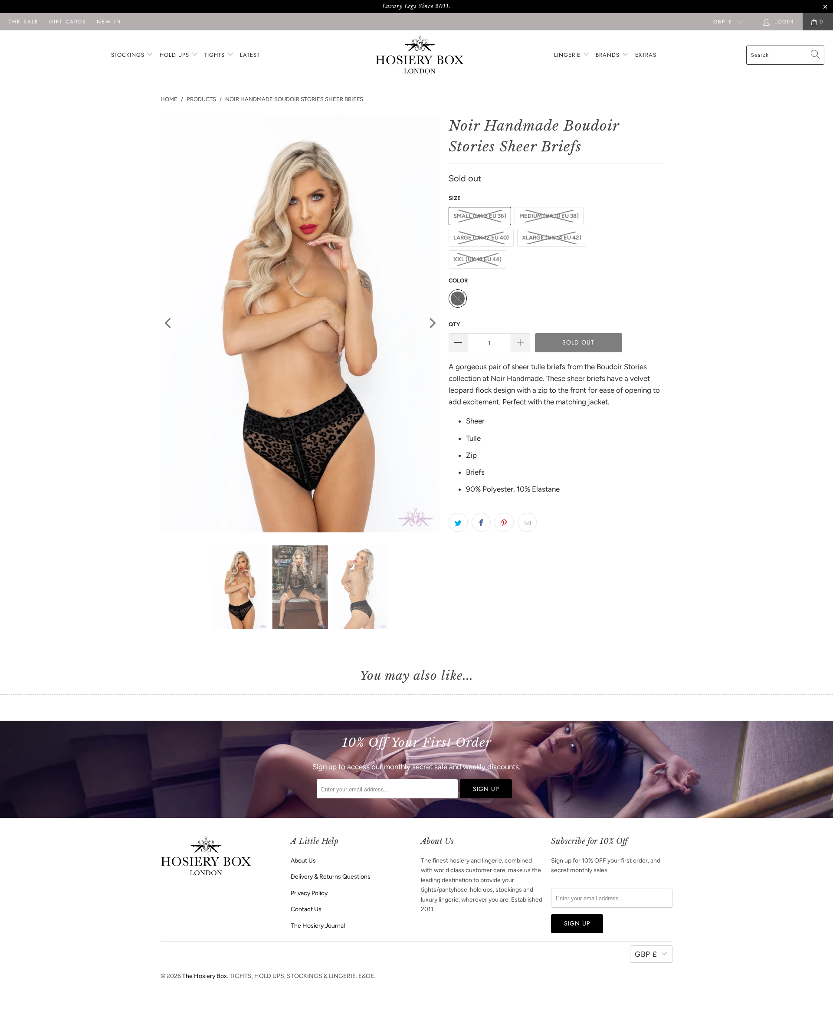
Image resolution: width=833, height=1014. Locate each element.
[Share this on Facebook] (481, 522)
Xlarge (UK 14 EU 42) (551, 237)
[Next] (431, 323)
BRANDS (608, 55)
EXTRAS (645, 55)
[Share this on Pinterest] (504, 522)
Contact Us (306, 909)
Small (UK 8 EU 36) (479, 216)
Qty (454, 324)
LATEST (250, 55)
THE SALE (24, 22)
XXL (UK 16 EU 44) (477, 259)
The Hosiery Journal (318, 925)
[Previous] (168, 323)
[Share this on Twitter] (458, 522)
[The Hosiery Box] (419, 55)
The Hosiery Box (204, 976)
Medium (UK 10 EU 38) (549, 216)
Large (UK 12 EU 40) (481, 237)
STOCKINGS (129, 55)
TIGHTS (215, 55)
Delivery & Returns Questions (331, 876)
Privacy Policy (309, 893)
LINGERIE (568, 55)
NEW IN (109, 22)
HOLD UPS (175, 55)
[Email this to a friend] (527, 522)
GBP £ (722, 22)
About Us (303, 860)
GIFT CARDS (67, 22)
